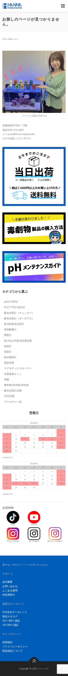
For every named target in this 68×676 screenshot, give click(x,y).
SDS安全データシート (14, 612)
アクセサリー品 (13, 401)
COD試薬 (9, 396)
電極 (6, 379)
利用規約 (7, 642)
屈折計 (8, 351)
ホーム (6, 564)
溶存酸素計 (10, 329)
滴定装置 (9, 362)
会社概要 (7, 582)
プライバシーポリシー (15, 646)
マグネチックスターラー (18, 368)
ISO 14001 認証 (11, 620)
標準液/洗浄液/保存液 (16, 385)
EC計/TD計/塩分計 (14, 307)
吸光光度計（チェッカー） (19, 313)
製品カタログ (10, 616)
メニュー (63, 6)
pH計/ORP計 (11, 301)
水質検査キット (13, 374)
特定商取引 (8, 594)
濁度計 (8, 335)
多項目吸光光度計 (14, 324)
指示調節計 (10, 357)
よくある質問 (10, 590)
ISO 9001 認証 (10, 625)
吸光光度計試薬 (13, 390)
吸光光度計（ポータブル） (19, 318)
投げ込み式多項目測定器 (18, 340)
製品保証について (12, 650)
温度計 (8, 346)
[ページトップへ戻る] (34, 661)
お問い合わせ (10, 586)
